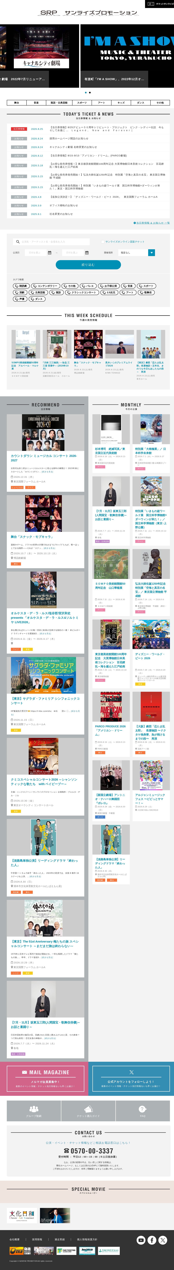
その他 (160, 102)
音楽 (36, 102)
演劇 (21, 292)
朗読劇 (23, 286)
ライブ (30, 487)
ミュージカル (17, 487)
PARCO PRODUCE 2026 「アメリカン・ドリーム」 (110, 730)
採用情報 (37, 1239)
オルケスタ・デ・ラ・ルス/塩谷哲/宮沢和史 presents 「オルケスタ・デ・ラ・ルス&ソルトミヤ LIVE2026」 (45, 618)
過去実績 (60, 1239)
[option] (88, 56)
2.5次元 (111, 292)
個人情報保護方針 (87, 1239)
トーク (16, 973)
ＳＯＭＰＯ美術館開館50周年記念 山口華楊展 (110, 585)
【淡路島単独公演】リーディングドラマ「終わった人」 (44, 863)
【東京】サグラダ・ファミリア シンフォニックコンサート (45, 701)
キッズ (121, 102)
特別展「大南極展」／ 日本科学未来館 (150, 450)
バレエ (90, 286)
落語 (58, 292)
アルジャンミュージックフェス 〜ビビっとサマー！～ (150, 799)
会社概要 (15, 1239)
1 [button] (86, 93)
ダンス (140, 102)
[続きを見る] (47, 472)
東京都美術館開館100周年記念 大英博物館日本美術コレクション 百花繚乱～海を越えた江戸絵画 (111, 660)
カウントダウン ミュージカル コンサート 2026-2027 (44, 458)
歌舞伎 (148, 292)
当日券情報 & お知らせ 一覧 (153, 223)
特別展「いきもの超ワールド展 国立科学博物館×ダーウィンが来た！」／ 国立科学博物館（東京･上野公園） (151, 519)
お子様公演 (111, 286)
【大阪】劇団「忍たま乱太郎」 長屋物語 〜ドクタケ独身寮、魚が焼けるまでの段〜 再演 (150, 732)
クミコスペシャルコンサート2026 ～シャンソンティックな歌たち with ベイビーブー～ (44, 782)
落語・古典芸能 (59, 102)
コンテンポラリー (47, 286)
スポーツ (82, 102)
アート (101, 102)
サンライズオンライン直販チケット (125, 241)
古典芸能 (40, 292)
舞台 (16, 102)
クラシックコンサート (84, 292)
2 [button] (90, 93)
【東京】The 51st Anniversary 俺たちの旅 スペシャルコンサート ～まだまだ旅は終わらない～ (45, 944)
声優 (21, 299)
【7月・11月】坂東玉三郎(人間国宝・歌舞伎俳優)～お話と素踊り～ (45, 1025)
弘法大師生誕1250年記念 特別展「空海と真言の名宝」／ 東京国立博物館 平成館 (151, 589)
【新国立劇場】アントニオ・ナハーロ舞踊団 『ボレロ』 (110, 799)
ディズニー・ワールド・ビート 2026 (150, 656)
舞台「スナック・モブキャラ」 (32, 536)
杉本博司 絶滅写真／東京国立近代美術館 (110, 450)
